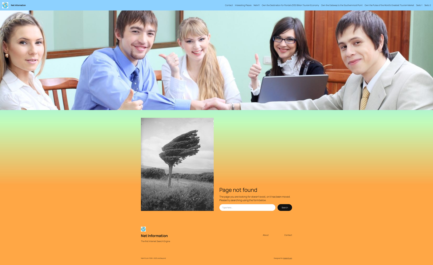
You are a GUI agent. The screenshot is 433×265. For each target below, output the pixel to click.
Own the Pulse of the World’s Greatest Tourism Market (389, 5)
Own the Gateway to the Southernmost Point (342, 5)
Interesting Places (243, 5)
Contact (229, 5)
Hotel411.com (287, 258)
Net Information (18, 5)
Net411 (257, 5)
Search (285, 207)
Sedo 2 (427, 5)
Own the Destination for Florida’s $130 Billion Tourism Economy (290, 5)
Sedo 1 (419, 5)
